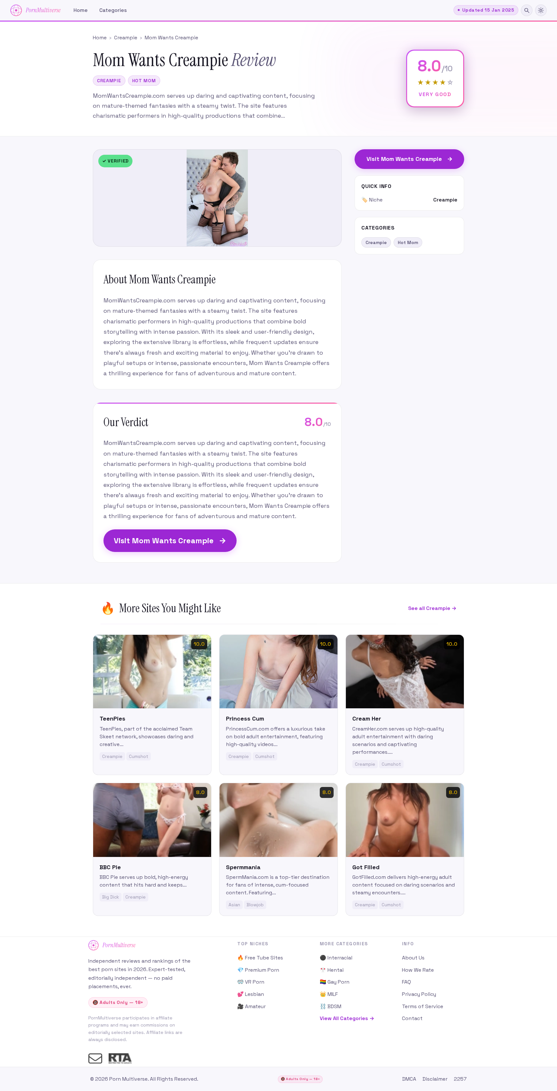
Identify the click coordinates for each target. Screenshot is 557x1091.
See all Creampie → (432, 608)
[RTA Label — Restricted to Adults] (120, 1058)
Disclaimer (435, 1079)
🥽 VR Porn (250, 981)
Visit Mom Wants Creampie (170, 541)
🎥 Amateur (251, 1006)
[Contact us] (95, 1058)
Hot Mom (144, 81)
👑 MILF (329, 994)
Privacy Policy (419, 994)
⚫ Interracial (336, 957)
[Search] (527, 10)
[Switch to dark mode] (541, 10)
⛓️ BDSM (330, 1006)
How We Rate (418, 970)
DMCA (409, 1079)
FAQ (406, 981)
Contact (412, 1018)
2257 (460, 1079)
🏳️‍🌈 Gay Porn (334, 981)
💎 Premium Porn (258, 970)
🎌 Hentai (332, 970)
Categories (113, 10)
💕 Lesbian (250, 994)
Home (80, 10)
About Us (413, 957)
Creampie (109, 81)
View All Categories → (347, 1018)
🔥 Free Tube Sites (260, 957)
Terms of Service (422, 1006)
